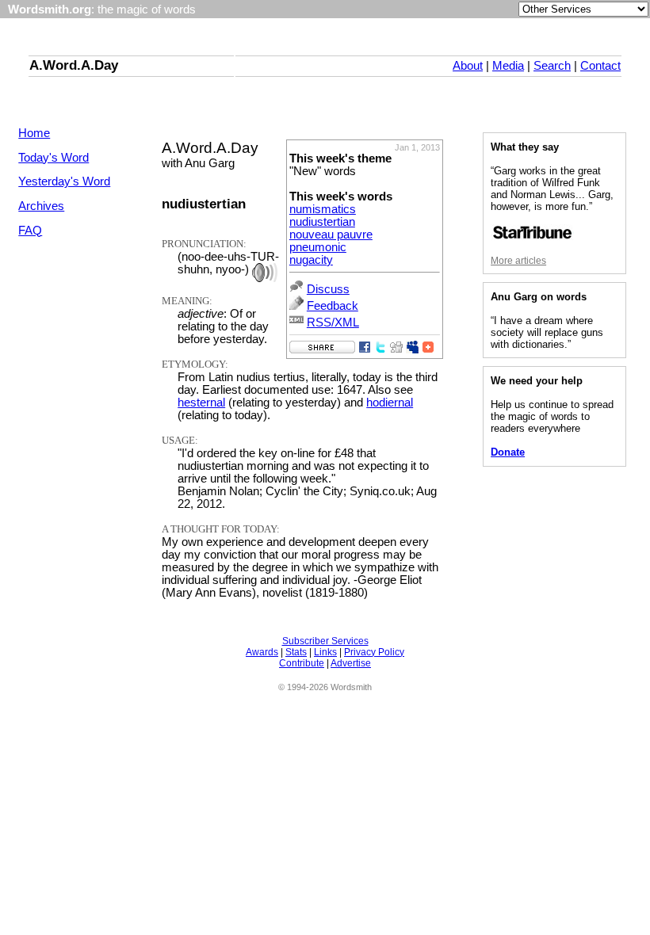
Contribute (301, 663)
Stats (296, 652)
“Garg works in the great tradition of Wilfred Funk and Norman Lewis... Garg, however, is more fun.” (552, 188)
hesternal (201, 402)
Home (34, 133)
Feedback (332, 306)
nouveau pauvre (331, 234)
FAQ (30, 230)
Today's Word (53, 157)
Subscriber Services (325, 641)
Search (552, 65)
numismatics (322, 209)
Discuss (328, 289)
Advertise (351, 663)
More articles (518, 260)
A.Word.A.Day (73, 65)
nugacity (311, 260)
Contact (600, 65)
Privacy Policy (374, 652)
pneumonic (317, 247)
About (468, 65)
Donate (508, 452)
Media (508, 65)
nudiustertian (322, 222)
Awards (262, 652)
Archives (41, 206)
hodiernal (389, 402)
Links (325, 652)
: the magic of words (102, 9)
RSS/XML (333, 322)
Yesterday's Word (64, 181)
